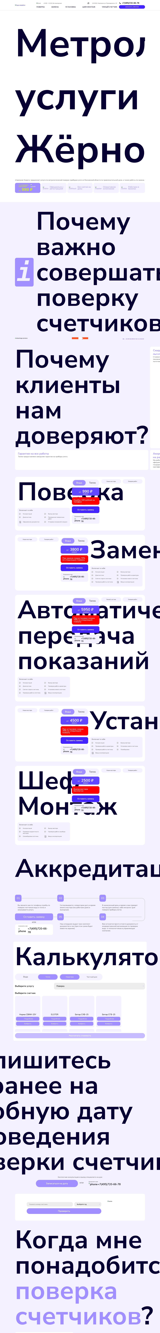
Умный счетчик (109, 7)
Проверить (64, 1211)
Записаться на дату (57, 1183)
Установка (70, 7)
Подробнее (28, 1019)
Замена (55, 7)
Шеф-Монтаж (88, 7)
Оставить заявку (85, 509)
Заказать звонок (132, 7)
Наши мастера (111, 481)
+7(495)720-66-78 (130, 3)
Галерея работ (132, 481)
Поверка (40, 7)
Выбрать (27, 1024)
